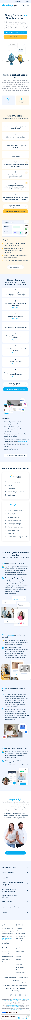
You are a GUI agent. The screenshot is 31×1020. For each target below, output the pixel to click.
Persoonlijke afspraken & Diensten (9, 896)
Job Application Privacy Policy (20, 985)
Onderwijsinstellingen (15, 524)
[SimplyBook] (9, 5)
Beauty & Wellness (8, 872)
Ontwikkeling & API (21, 936)
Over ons (18, 954)
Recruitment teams (14, 482)
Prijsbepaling (19, 928)
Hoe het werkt (5, 954)
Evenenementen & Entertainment (13, 907)
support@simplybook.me (13, 1005)
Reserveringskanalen (7, 933)
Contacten (18, 959)
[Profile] (23, 5)
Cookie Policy (6, 985)
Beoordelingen (20, 951)
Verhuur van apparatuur (15, 527)
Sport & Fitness (7, 902)
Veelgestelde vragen (7, 956)
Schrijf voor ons (20, 967)
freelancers (11, 495)
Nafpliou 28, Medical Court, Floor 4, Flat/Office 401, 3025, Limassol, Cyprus (15, 1000)
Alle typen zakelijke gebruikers (17, 537)
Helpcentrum (5, 951)
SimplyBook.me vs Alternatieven (7, 942)
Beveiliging (8, 988)
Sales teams (11, 488)
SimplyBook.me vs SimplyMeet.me (7, 939)
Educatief (5, 878)
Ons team (18, 956)
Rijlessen (5, 912)
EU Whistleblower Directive (15, 1009)
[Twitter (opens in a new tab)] (11, 995)
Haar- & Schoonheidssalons (16, 511)
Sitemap (4, 962)
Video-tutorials (6, 959)
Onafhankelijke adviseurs (16, 492)
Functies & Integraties (8, 931)
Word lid (18, 970)
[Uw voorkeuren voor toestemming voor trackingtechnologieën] (28, 1017)
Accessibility (15, 991)
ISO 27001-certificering (19, 988)
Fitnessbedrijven (13, 514)
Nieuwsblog (19, 964)
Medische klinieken (14, 517)
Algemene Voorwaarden (9, 977)
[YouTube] (20, 995)
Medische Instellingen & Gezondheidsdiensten (10, 890)
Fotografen (11, 533)
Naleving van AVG (23, 977)
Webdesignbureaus (21, 972)
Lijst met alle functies (7, 928)
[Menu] (28, 5)
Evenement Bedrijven (14, 520)
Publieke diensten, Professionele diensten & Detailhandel (12, 884)
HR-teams (11, 485)
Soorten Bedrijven (20, 933)
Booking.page (22, 441)
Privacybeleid (15, 980)
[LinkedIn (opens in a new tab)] (16, 995)
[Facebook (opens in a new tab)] (6, 995)
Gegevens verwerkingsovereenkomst (15, 983)
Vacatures (18, 962)
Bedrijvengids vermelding (19, 939)
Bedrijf (17, 931)
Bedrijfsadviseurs (13, 530)
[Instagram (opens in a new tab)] (25, 995)
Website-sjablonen (7, 936)
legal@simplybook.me (15, 1006)
